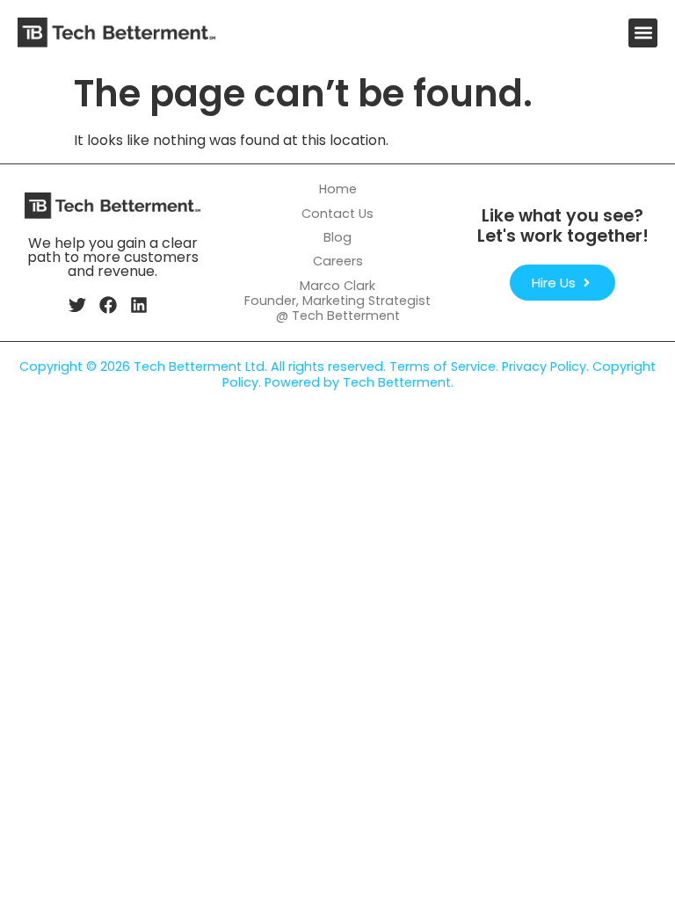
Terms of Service (442, 366)
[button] (642, 32)
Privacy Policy (544, 366)
